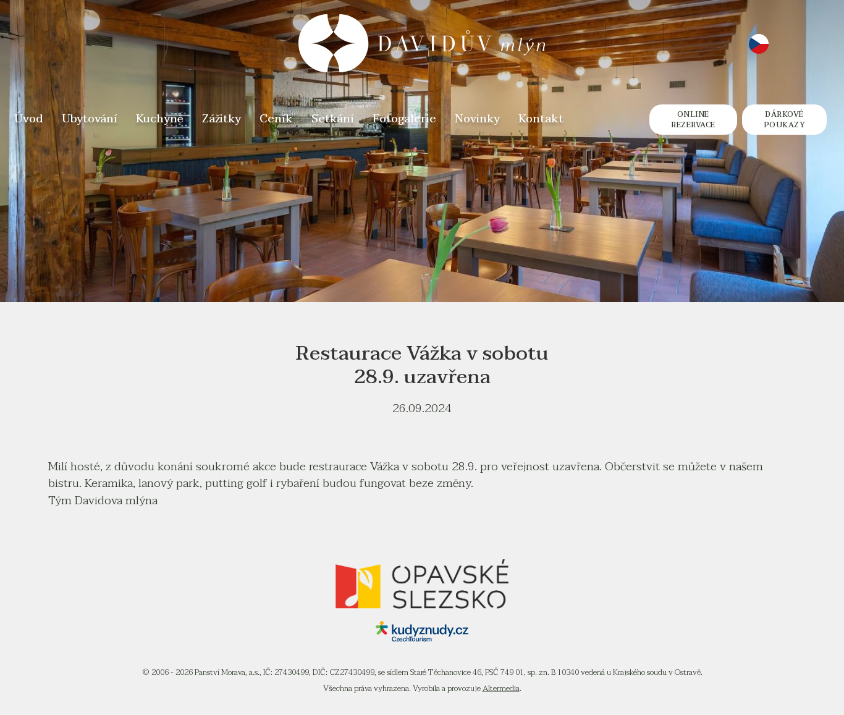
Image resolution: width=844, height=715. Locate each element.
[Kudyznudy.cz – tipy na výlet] (422, 638)
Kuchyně (160, 119)
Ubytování (89, 119)
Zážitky (221, 119)
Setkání (332, 119)
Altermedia (501, 688)
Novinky (477, 119)
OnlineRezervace (693, 119)
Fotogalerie (404, 119)
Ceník (276, 119)
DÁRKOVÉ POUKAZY (785, 119)
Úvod (28, 119)
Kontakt (540, 119)
